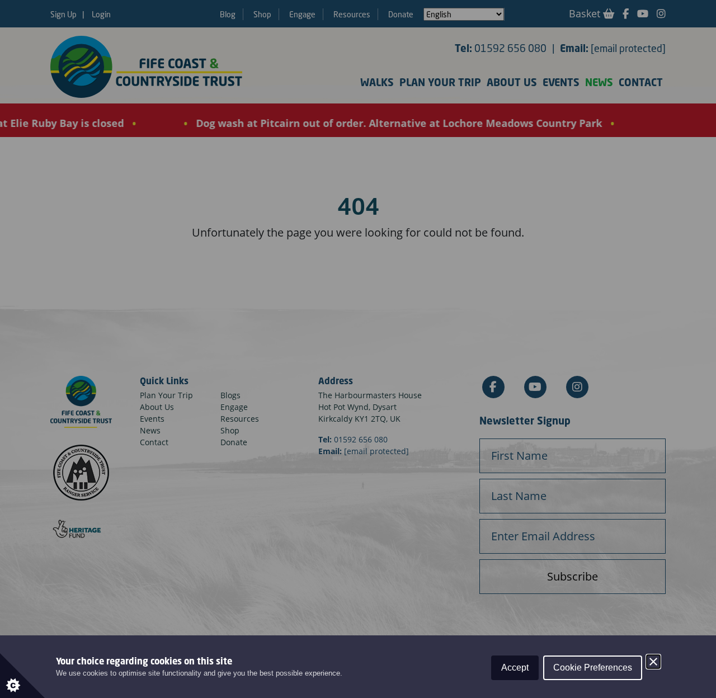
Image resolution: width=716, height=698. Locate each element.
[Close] (653, 661)
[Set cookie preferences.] (22, 675)
